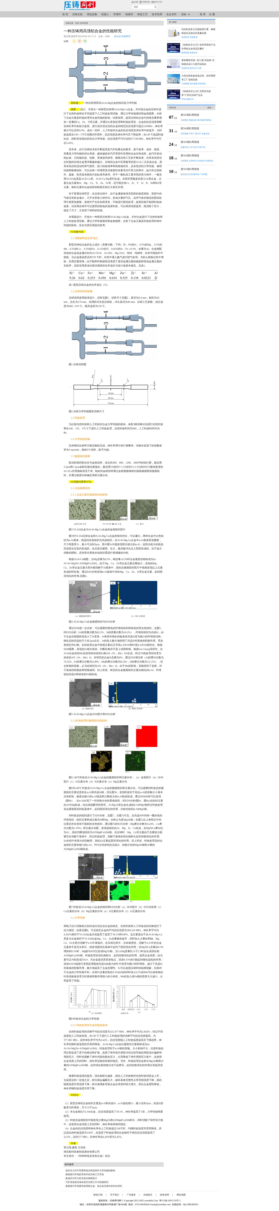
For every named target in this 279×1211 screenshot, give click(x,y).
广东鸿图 (203, 174)
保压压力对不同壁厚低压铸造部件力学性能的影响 (90, 1170)
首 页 (65, 14)
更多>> (210, 108)
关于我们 (114, 1195)
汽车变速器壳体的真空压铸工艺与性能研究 (87, 1182)
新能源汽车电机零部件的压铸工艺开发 (85, 1174)
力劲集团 (185, 83)
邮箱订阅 (98, 1195)
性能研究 (125, 36)
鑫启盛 (183, 174)
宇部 (191, 134)
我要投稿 (146, 2)
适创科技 (185, 68)
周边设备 (92, 14)
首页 (77, 23)
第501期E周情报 (190, 169)
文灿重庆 (184, 120)
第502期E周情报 (190, 155)
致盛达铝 (193, 120)
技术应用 (157, 14)
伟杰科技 (185, 37)
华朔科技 (209, 161)
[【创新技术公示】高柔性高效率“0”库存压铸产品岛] (173, 98)
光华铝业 (193, 161)
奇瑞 (183, 99)
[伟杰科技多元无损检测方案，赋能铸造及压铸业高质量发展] (173, 37)
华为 (195, 147)
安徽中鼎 (184, 147)
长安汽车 (201, 147)
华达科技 (201, 161)
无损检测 (193, 37)
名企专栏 (171, 14)
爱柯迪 (208, 120)
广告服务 (131, 1195)
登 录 (203, 14)
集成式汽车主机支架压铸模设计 (81, 1178)
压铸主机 (77, 14)
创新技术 (193, 52)
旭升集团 (193, 83)
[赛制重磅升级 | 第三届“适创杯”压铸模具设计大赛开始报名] (173, 67)
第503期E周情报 (190, 142)
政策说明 (164, 1195)
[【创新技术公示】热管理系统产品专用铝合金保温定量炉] (173, 52)
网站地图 (181, 1195)
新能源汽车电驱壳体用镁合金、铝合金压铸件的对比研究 (94, 1186)
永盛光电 (205, 134)
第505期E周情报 (190, 114)
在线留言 (147, 1195)
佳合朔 (190, 174)
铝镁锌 (129, 14)
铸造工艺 (142, 14)
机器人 (105, 14)
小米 (191, 147)
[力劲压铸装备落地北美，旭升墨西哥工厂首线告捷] (173, 83)
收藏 (136, 2)
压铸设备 (202, 83)
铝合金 (117, 36)
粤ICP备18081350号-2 (170, 1200)
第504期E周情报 (190, 128)
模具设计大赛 (195, 68)
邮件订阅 (158, 2)
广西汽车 (197, 134)
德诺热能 (185, 52)
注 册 (212, 14)
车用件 (117, 14)
